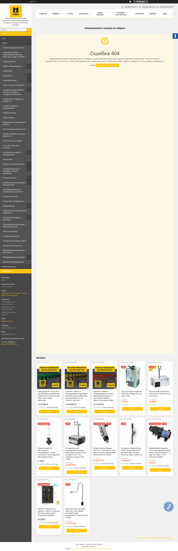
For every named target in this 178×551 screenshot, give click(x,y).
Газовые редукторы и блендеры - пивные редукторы (11, 171)
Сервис (152, 14)
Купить (49, 411)
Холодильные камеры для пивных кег (13, 100)
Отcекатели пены (10, 178)
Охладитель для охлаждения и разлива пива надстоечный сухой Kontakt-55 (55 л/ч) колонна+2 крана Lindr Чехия (76, 453)
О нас (3, 38)
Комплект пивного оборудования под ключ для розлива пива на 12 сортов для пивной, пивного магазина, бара (103, 395)
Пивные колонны (9, 113)
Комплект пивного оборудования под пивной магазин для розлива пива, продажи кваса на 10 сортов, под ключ (77, 395)
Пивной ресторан (10, 80)
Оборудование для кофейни (14, 257)
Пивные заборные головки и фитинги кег (14, 135)
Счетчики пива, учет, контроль (11, 146)
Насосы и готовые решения (13, 164)
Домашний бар (9, 206)
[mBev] (16, 11)
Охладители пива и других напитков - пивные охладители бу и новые (13, 92)
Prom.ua (99, 544)
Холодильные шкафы (11, 236)
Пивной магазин (9, 61)
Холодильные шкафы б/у (12, 245)
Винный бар (7, 76)
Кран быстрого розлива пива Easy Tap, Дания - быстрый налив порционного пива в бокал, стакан (77, 513)
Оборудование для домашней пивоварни (14, 211)
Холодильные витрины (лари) (14, 241)
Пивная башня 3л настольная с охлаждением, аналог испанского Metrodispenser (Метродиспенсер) (49, 452)
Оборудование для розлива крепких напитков (14, 225)
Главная (43, 14)
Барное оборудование (12, 66)
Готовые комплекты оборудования (11, 107)
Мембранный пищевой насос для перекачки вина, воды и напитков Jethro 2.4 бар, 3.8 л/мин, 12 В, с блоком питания (160, 452)
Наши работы (100, 14)
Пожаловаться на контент (80, 549)
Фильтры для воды (10, 231)
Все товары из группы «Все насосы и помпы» (154, 538)
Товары (4, 43)
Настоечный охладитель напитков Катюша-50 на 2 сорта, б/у (159, 393)
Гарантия (139, 14)
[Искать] (29, 30)
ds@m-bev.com (7, 321)
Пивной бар (7, 71)
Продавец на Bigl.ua (89, 546)
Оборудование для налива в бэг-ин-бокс (14, 251)
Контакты (84, 14)
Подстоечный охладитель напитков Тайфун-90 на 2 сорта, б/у (132, 393)
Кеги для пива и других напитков (12, 218)
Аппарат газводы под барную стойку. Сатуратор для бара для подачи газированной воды (49, 512)
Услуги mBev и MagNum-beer (14, 201)
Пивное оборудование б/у (13, 48)
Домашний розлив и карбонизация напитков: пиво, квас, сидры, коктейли (14, 54)
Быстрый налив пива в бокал (14, 129)
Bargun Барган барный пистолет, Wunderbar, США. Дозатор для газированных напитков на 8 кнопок (104, 451)
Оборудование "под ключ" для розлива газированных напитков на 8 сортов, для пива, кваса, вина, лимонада (49, 395)
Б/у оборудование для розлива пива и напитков (13, 190)
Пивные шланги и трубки (12, 141)
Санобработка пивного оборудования (12, 153)
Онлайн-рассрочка (8, 266)
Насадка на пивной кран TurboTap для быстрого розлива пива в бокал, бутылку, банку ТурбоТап (131, 451)
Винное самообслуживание (13, 262)
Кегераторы (7, 159)
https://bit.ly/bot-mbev (9, 344)
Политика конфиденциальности (101, 549)
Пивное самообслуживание (13, 85)
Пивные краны (9, 117)
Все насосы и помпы (109, 65)
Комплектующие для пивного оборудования (14, 183)
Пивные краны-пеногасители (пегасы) (14, 123)
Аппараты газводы (10, 196)
